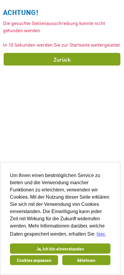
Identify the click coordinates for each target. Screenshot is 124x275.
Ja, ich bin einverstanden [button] (60, 249)
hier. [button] (101, 234)
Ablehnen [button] (86, 260)
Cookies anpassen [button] (34, 260)
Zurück (62, 59)
